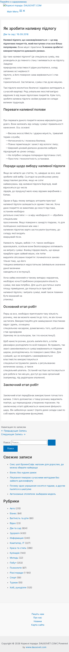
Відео (13, 523)
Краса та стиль (18, 548)
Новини (38, 621)
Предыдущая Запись (14, 430)
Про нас (37, 617)
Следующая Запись (13, 434)
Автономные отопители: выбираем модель (33, 494)
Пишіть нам (38, 614)
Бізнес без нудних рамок (23, 472)
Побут (13, 562)
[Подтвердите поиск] (52, 443)
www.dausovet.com (36, 647)
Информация (17, 538)
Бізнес (13, 513)
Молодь (14, 557)
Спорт (13, 577)
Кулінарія (15, 553)
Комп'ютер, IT (17, 543)
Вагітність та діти (19, 518)
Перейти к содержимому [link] (13, 1)
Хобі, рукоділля (18, 587)
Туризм (14, 582)
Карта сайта (37, 625)
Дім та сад (9, 34)
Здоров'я (15, 533)
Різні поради (16, 572)
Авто (12, 508)
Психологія (16, 567)
